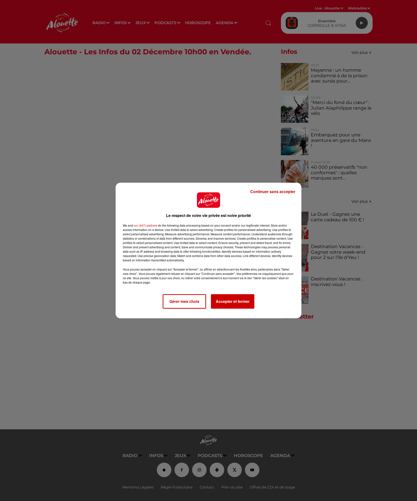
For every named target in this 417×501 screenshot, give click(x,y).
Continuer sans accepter (272, 191)
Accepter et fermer (233, 301)
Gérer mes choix (184, 301)
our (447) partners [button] (145, 225)
